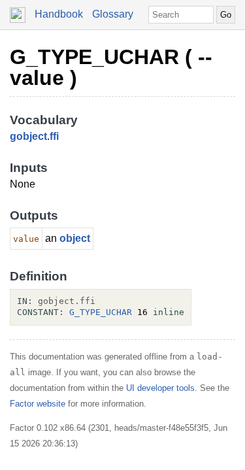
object (74, 238)
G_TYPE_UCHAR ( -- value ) (111, 67)
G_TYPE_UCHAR (100, 312)
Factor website (37, 404)
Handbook (59, 14)
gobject (28, 136)
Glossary (112, 14)
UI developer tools (160, 388)
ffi (54, 136)
